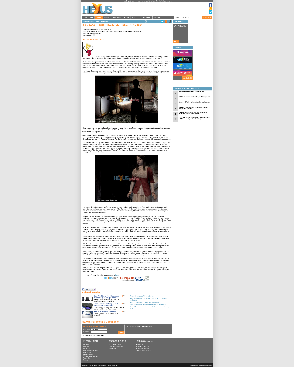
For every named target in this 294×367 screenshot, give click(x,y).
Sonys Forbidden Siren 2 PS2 (95, 31)
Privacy (85, 360)
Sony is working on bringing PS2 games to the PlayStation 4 (106, 304)
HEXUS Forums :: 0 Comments (100, 321)
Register (145, 326)
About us (86, 344)
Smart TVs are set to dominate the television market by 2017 (149, 307)
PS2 (97, 21)
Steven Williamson (90, 29)
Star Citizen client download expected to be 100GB (148, 304)
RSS (110, 344)
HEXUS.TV (135, 17)
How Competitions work (90, 350)
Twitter (119, 344)
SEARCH (206, 17)
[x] (171, 1)
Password (86, 331)
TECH (91, 17)
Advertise (86, 346)
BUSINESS (107, 17)
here (117, 275)
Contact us (86, 348)
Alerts (114, 344)
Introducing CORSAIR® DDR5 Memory (191, 91)
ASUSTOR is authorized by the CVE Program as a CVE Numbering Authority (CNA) (194, 118)
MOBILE (126, 17)
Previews (105, 21)
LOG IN (176, 41)
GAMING (98, 17)
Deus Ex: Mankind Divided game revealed (144, 302)
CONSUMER (117, 17)
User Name (86, 329)
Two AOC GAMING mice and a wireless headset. (194, 102)
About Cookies (88, 354)
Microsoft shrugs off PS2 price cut (142, 296)
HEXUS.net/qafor (95, 33)
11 (122, 304)
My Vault (89, 35)
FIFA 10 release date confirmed (105, 311)
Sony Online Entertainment (114, 31)
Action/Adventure (136, 31)
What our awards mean (90, 356)
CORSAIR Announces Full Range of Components (194, 97)
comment (100, 335)
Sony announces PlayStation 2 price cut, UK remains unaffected (148, 299)
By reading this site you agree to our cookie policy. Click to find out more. (146, 1)
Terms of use (87, 358)
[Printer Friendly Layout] (170, 22)
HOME (85, 17)
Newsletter (119, 346)
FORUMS (157, 17)
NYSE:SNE (126, 31)
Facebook (112, 346)
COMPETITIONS (146, 17)
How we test (87, 352)
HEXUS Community (145, 341)
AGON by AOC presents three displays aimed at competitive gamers (194, 108)
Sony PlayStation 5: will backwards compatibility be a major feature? (106, 297)
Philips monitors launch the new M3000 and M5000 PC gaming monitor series (193, 113)
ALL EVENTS (187, 78)
